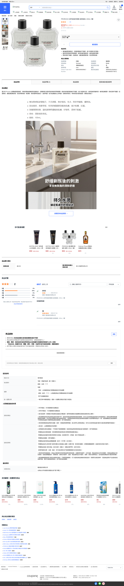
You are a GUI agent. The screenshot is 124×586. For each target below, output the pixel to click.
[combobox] (113, 284)
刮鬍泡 (3, 519)
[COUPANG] (32, 576)
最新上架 (45, 284)
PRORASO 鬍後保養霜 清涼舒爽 (11, 546)
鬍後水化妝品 (29, 15)
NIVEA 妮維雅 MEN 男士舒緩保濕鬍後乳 (13, 555)
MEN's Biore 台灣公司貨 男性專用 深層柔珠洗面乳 (15, 544)
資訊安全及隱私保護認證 (82, 566)
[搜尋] (108, 7)
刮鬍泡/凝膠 (21, 15)
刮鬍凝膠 (9, 519)
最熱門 (39, 284)
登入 (107, 1)
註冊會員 (111, 1)
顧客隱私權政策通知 (55, 566)
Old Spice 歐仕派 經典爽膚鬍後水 (11, 560)
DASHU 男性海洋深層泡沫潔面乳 (11, 539)
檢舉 (112, 363)
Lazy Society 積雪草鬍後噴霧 (10, 528)
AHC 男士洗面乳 (7, 550)
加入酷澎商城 (94, 566)
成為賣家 (121, 1)
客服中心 (116, 1)
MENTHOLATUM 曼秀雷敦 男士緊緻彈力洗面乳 (14, 532)
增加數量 (68, 45)
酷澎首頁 (4, 15)
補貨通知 (95, 44)
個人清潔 (10, 15)
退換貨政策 (35, 566)
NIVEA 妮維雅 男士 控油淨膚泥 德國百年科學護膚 (15, 548)
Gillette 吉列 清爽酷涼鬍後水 (10, 553)
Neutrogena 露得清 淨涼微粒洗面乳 (12, 535)
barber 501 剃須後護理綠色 (10, 530)
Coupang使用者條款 (25, 566)
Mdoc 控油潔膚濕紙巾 (8, 537)
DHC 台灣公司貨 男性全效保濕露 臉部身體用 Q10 (15, 557)
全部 (31, 7)
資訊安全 (71, 566)
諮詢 (114, 334)
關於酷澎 (3, 566)
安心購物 (64, 566)
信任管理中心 (44, 566)
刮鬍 (15, 15)
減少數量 (68, 43)
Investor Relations (12, 566)
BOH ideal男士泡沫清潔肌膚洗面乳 (11, 541)
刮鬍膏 (15, 519)
